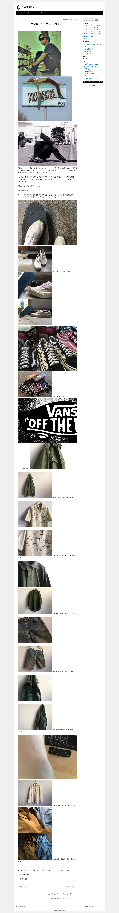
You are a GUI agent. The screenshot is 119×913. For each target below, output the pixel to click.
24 (97, 34)
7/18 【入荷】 (87, 51)
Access (30, 13)
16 (94, 31)
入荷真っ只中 (22, 19)
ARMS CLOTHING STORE (91, 65)
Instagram (37, 13)
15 (92, 31)
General (43, 13)
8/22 (85, 46)
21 (89, 34)
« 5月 (84, 38)
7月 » (87, 38)
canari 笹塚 (87, 70)
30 (94, 36)
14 (89, 31)
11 (100, 29)
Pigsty (85, 75)
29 (92, 36)
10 (97, 29)
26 (84, 36)
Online (24, 13)
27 (86, 36)
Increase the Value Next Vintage (68, 19)
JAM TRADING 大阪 (89, 73)
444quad (86, 63)
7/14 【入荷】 (87, 53)
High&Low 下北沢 (89, 71)
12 (84, 31)
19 (84, 34)
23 (94, 34)
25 (100, 34)
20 (86, 34)
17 (97, 31)
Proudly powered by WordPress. (93, 906)
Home (19, 13)
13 (86, 31)
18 (100, 31)
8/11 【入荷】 (87, 49)
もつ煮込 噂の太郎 (88, 48)
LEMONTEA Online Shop (92, 78)
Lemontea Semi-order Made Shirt (92, 44)
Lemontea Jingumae (59, 898)
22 (92, 34)
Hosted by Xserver (21, 906)
